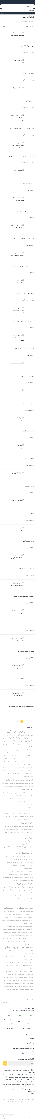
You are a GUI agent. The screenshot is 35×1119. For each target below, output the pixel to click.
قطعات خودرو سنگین (25, 21)
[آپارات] (31, 1053)
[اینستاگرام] (26, 1053)
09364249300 (28, 1008)
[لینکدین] (22, 1053)
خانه (32, 21)
